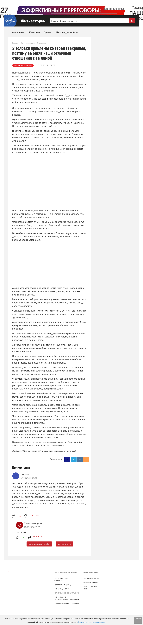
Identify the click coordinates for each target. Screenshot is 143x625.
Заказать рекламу (91, 582)
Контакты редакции (91, 578)
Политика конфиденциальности (66, 593)
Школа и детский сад (66, 32)
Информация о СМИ (62, 589)
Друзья (47, 32)
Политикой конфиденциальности (91, 622)
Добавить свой (64, 544)
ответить (34, 515)
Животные (34, 32)
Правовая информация (63, 585)
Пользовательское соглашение (66, 603)
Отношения (18, 32)
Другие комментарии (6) (39, 544)
